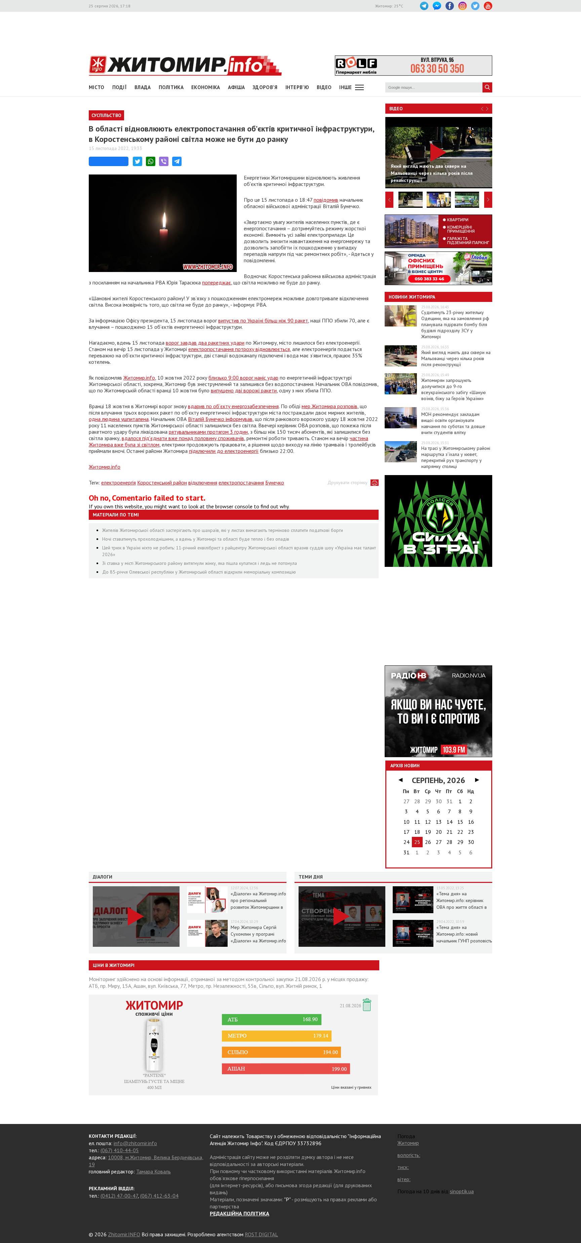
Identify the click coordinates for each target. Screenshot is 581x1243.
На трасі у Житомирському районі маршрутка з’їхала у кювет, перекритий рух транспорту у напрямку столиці (455, 457)
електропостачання (241, 482)
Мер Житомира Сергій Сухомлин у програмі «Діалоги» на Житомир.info (258, 934)
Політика (171, 87)
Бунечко (274, 482)
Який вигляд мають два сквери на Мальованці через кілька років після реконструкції (456, 358)
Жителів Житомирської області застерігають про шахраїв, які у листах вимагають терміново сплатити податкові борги (222, 530)
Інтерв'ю (297, 87)
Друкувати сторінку (347, 482)
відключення (202, 482)
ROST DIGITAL (261, 1234)
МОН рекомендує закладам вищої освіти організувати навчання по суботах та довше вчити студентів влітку (453, 423)
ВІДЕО (324, 87)
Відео (396, 109)
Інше (345, 87)
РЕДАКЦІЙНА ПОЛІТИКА (239, 1213)
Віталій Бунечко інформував (220, 419)
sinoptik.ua (462, 1191)
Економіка (205, 87)
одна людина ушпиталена (119, 419)
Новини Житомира (412, 297)
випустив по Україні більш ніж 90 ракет (263, 320)
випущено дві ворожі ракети (244, 390)
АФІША (236, 87)
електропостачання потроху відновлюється (239, 349)
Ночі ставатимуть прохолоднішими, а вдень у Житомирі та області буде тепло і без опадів (195, 539)
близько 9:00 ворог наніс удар (243, 377)
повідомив (326, 199)
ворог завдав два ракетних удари (205, 342)
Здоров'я (265, 87)
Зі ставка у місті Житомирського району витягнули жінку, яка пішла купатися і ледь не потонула (199, 563)
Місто (97, 87)
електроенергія (118, 482)
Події (119, 87)
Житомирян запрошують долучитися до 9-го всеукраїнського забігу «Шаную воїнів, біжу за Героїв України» (453, 389)
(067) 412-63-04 (159, 1195)
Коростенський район (162, 482)
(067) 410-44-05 (120, 1150)
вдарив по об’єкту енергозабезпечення (233, 406)
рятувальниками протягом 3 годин (208, 431)
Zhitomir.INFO (124, 1234)
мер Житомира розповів (329, 406)
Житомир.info (139, 377)
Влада (142, 87)
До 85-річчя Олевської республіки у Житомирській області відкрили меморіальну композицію (199, 572)
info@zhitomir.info (135, 1143)
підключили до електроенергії (224, 451)
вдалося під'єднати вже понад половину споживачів (183, 438)
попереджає (216, 282)
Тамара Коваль (153, 1171)
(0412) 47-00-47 (119, 1195)
